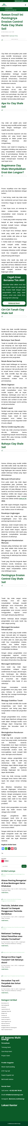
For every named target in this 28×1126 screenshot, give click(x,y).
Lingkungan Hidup (13, 35)
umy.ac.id (23, 498)
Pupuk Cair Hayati (5, 1019)
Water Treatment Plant (6, 1029)
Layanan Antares (5, 1009)
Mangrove (7, 967)
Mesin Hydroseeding (8, 1067)
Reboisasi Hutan (4, 1023)
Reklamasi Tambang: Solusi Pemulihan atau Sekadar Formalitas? (11, 936)
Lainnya (3, 1007)
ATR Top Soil (5, 1071)
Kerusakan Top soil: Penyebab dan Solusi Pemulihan (11, 983)
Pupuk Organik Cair (5, 1021)
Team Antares (5, 31)
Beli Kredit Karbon (7, 1079)
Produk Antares (4, 1017)
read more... (5, 892)
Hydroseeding (22, 889)
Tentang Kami (6, 1047)
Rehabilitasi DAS (4, 1025)
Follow (6, 861)
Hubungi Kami (14, 303)
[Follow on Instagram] (2, 861)
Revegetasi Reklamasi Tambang (13, 943)
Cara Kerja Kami (6, 1051)
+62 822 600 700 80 (8, 8)
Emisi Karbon (4, 1003)
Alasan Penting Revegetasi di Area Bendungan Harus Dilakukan (13, 883)
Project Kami (5, 1055)
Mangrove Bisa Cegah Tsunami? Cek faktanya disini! (12, 960)
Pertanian (7, 918)
